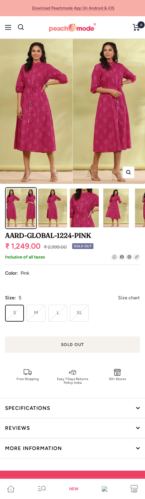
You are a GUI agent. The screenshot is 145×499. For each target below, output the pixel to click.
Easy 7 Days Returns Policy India (72, 380)
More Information (33, 448)
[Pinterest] (129, 257)
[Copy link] (136, 257)
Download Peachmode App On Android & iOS (73, 8)
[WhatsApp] (114, 257)
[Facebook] (121, 257)
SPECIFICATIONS (27, 408)
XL (79, 313)
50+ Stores (117, 379)
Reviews (17, 428)
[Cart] (136, 27)
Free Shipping (28, 379)
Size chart (129, 298)
